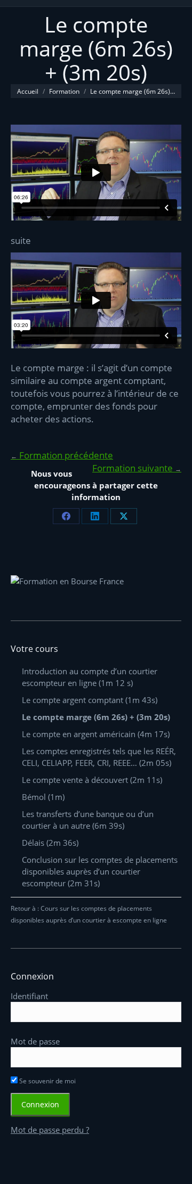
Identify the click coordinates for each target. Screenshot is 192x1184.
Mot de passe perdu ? (50, 1129)
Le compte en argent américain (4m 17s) (96, 734)
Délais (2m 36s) (50, 842)
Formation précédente (62, 455)
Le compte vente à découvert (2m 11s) (92, 779)
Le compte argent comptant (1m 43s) (89, 700)
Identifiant (29, 996)
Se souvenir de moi (47, 1080)
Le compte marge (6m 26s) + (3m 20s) (96, 717)
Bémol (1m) (43, 796)
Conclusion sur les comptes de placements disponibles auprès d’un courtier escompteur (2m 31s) (100, 871)
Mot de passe (35, 1041)
